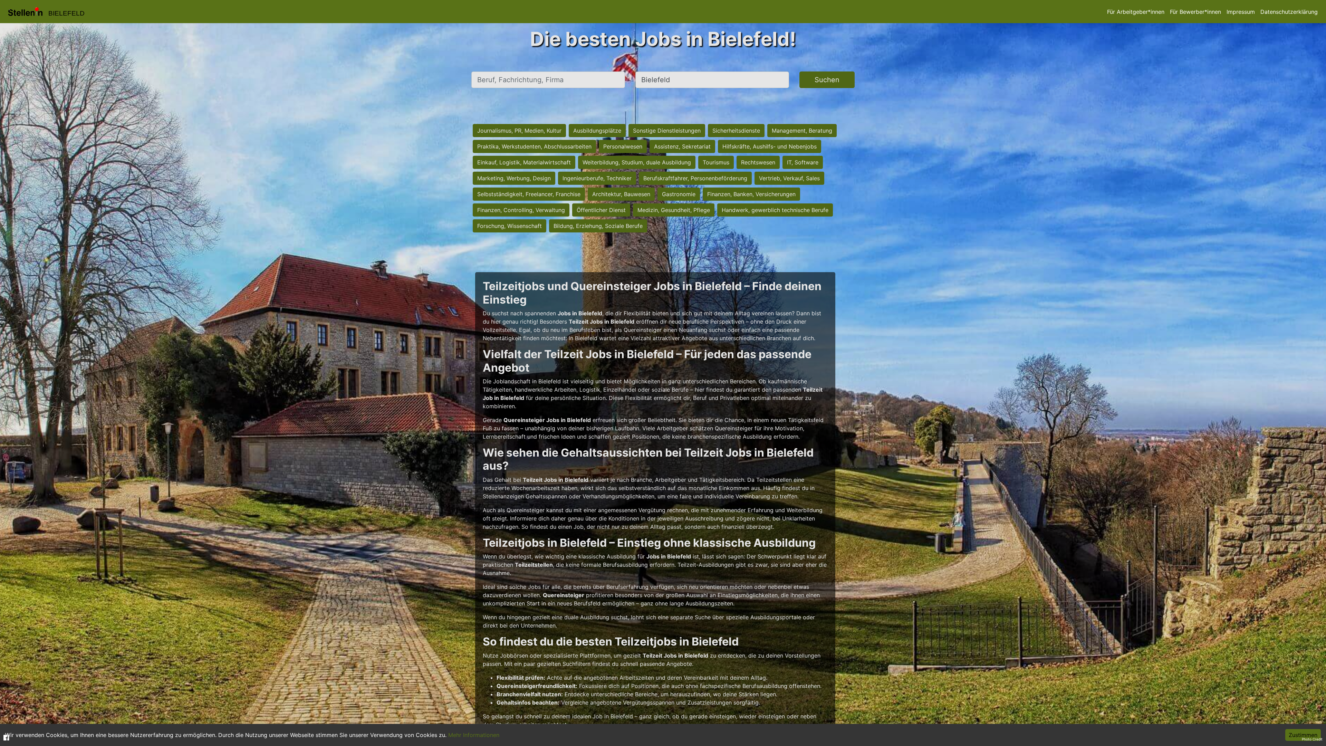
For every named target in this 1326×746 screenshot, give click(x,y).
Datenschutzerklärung (1289, 11)
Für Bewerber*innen (1195, 11)
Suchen (827, 80)
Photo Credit (1312, 739)
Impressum (1241, 11)
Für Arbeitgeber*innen (1135, 11)
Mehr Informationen (473, 734)
